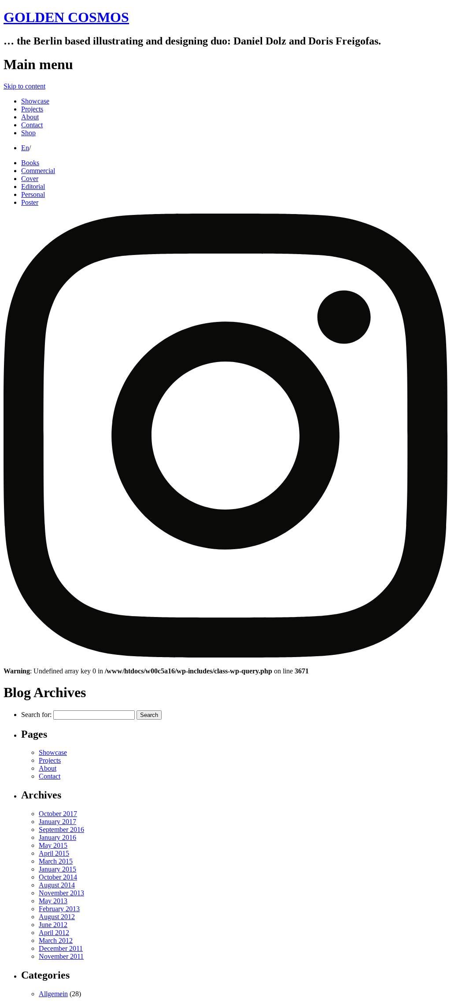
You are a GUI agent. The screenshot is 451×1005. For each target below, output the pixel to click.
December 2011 (61, 948)
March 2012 (56, 940)
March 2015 (56, 861)
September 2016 (61, 829)
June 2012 (53, 924)
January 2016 (57, 837)
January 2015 (57, 869)
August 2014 (57, 885)
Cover (29, 178)
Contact (32, 125)
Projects (32, 109)
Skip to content (24, 86)
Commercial (38, 170)
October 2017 (58, 813)
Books (30, 162)
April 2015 (54, 853)
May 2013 (53, 901)
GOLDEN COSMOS (66, 17)
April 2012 (54, 932)
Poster (29, 202)
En (25, 147)
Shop (28, 133)
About (30, 117)
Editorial (33, 186)
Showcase (35, 101)
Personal (33, 194)
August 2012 (57, 916)
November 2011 (61, 956)
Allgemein (53, 994)
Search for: (36, 714)
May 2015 (53, 845)
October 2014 (58, 877)
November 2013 (61, 893)
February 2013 (59, 909)
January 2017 (57, 821)
